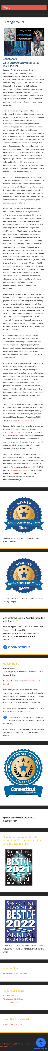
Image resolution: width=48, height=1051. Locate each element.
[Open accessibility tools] (40, 1043)
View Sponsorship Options (13, 999)
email (26, 733)
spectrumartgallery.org (26, 420)
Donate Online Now (10, 996)
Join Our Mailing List (10, 1002)
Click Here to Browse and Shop (15, 974)
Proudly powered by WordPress (11, 1044)
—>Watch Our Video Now (12, 1024)
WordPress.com (6, 1046)
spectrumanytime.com (11, 432)
